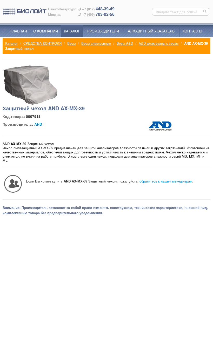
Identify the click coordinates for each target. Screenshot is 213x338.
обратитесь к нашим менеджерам (165, 181)
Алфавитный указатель (151, 30)
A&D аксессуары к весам (158, 43)
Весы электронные (96, 43)
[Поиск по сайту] (205, 12)
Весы (71, 43)
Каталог (72, 30)
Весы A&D (125, 43)
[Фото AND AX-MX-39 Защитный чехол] (30, 85)
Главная (19, 30)
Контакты (192, 30)
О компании (45, 30)
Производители (103, 30)
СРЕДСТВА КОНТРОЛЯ (42, 43)
